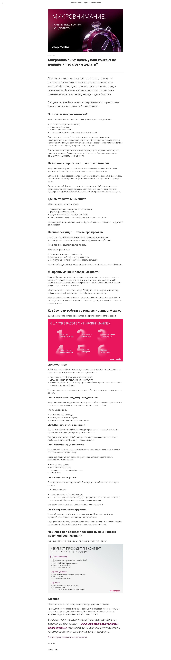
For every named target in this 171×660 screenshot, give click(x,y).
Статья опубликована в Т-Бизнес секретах (67, 637)
